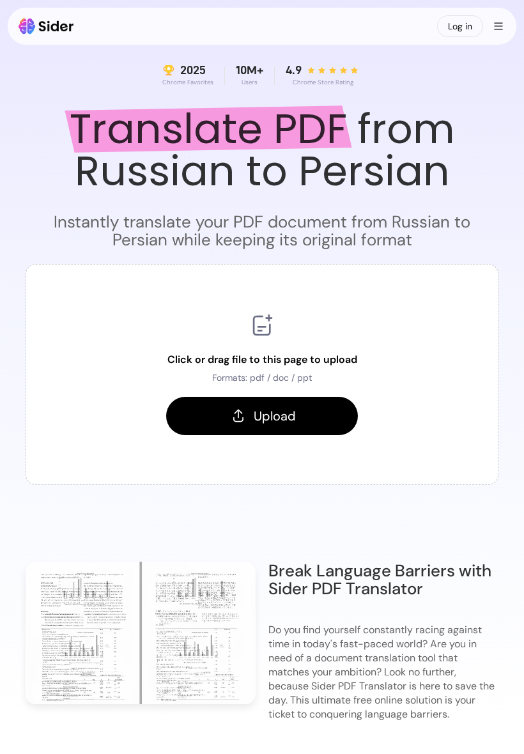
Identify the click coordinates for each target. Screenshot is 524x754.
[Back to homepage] (46, 26)
